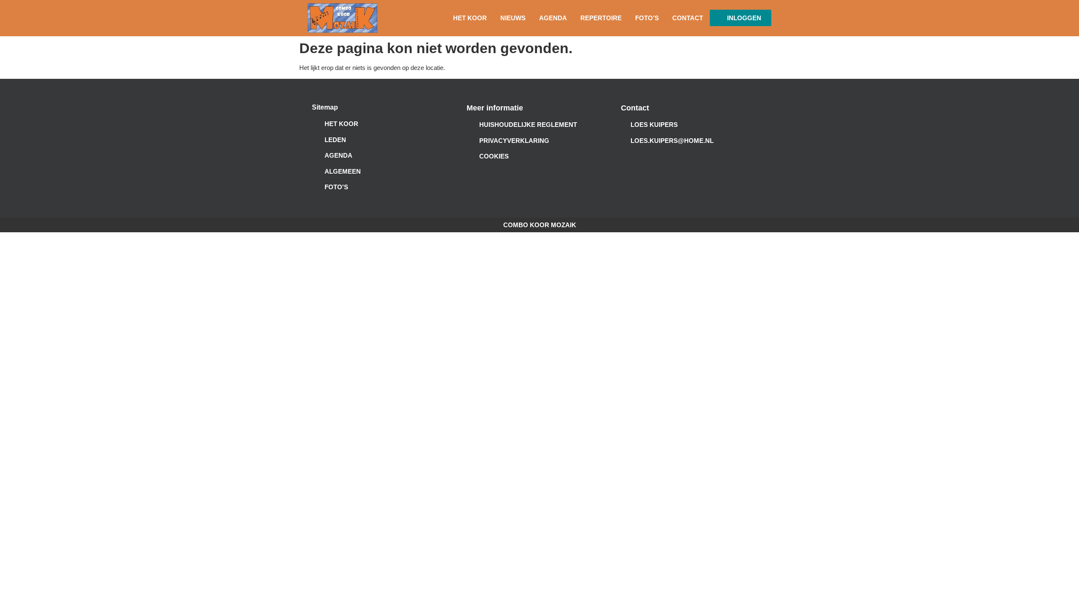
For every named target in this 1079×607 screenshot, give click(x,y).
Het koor (470, 17)
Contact (687, 17)
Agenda (553, 17)
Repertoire (601, 17)
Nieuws (513, 17)
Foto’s (647, 17)
